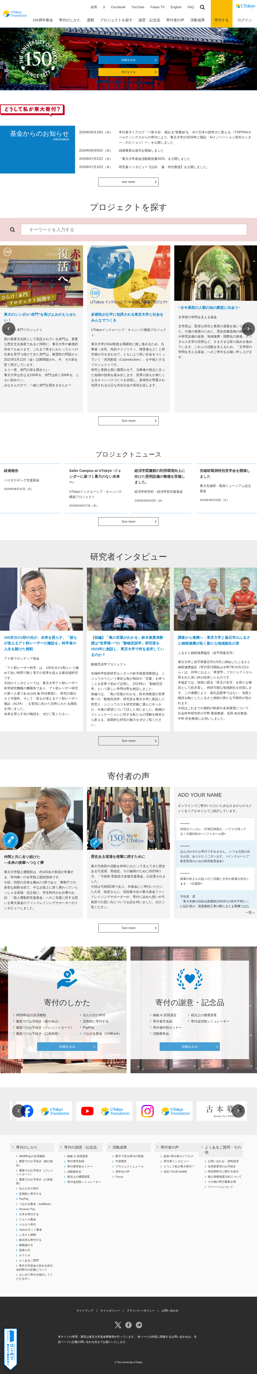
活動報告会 (161, 1033)
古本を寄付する (29, 1214)
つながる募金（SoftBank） (102, 1033)
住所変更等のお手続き (222, 1166)
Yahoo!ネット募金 (30, 1229)
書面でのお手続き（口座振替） (38, 1033)
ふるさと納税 (27, 1234)
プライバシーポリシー (141, 1310)
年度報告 (121, 1161)
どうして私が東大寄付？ (179, 1166)
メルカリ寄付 (27, 1224)
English (176, 7)
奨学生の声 (122, 1171)
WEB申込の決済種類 (31, 1015)
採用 (94, 7)
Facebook (118, 7)
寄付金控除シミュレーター (210, 1021)
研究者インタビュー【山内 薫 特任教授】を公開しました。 (164, 167)
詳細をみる (128, 59)
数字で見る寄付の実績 (129, 1156)
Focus (119, 1176)
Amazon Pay (27, 1209)
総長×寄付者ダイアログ (178, 1156)
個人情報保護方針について (225, 1176)
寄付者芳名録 (162, 1021)
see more (128, 182)
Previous (8, 329)
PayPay (88, 1027)
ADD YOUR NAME (175, 1171)
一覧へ (250, 912)
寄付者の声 (170, 1147)
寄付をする (128, 72)
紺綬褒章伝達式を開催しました (141, 150)
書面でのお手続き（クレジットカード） (45, 1027)
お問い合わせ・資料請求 (223, 1161)
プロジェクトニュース (129, 1166)
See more (129, 420)
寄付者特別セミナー (167, 1027)
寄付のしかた (27, 1147)
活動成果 (119, 1147)
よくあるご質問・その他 (223, 1149)
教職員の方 (26, 1245)
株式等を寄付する (30, 1239)
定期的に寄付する (96, 1021)
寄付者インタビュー (176, 1161)
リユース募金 (27, 1219)
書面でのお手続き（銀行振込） (38, 1021)
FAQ (191, 7)
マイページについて (220, 1186)
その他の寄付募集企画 (222, 1181)
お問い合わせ (170, 1310)
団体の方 (24, 1250)
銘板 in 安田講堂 (164, 1015)
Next (248, 329)
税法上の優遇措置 (204, 1015)
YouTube (138, 7)
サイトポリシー (110, 1310)
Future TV (157, 7)
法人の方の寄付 (94, 1015)
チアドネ (24, 1255)
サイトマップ (84, 1310)
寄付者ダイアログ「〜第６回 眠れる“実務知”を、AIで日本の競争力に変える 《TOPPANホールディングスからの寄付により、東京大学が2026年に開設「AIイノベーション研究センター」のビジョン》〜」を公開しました (185, 137)
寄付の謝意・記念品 (80, 1147)
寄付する (221, 20)
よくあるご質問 (29, 1260)
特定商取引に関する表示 (223, 1171)
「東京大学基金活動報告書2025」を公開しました (154, 158)
